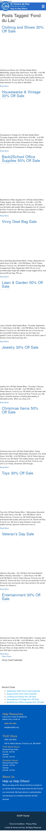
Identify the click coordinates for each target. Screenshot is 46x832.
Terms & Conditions (17, 824)
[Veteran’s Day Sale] (23, 552)
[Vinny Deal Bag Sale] (23, 239)
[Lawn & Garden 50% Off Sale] (23, 304)
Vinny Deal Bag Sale (19, 221)
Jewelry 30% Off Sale (20, 347)
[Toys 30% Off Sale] (23, 491)
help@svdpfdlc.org (11, 727)
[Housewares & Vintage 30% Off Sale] (23, 114)
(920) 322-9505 (10, 739)
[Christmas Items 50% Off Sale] (23, 430)
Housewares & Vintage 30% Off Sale (21, 93)
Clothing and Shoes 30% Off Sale (23, 29)
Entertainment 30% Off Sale (21, 596)
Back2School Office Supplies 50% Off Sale (21, 158)
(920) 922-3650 (10, 723)
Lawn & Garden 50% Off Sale (22, 284)
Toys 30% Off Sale (17, 473)
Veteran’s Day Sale (18, 533)
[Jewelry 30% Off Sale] (23, 365)
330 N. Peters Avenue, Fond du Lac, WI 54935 (22, 743)
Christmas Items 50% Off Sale (20, 410)
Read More (4, 86)
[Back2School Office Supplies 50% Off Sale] (23, 178)
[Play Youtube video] (23, 47)
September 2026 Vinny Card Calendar (23, 691)
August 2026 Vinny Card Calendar (22, 693)
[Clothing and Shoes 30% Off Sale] (23, 49)
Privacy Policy (31, 824)
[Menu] (43, 6)
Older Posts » (7, 656)
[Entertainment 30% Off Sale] (23, 617)
